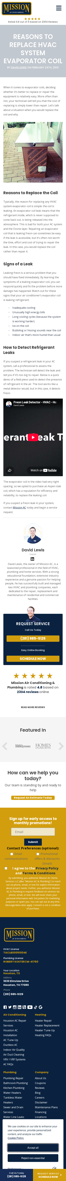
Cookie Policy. (16, 1138)
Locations (41, 1117)
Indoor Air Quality (14, 1049)
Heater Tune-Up (45, 1030)
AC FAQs (8, 1064)
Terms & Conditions (39, 873)
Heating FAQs (43, 1035)
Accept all (33, 1147)
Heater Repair (43, 1020)
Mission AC (19, 507)
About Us (40, 1078)
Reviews (40, 1088)
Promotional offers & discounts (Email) (47, 858)
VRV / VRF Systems (14, 1059)
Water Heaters (12, 1092)
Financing (40, 1112)
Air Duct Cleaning (13, 1054)
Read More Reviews (33, 707)
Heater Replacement (47, 1025)
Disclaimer (41, 1102)
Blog (38, 1092)
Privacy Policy (47, 868)
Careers (39, 1097)
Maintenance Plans (46, 1107)
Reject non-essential (33, 1158)
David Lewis (19, 67)
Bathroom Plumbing (15, 1083)
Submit (33, 842)
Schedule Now (33, 658)
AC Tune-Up (10, 1040)
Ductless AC (10, 1045)
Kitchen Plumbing (14, 1088)
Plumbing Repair (13, 1078)
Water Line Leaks (13, 1117)
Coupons (40, 1083)
